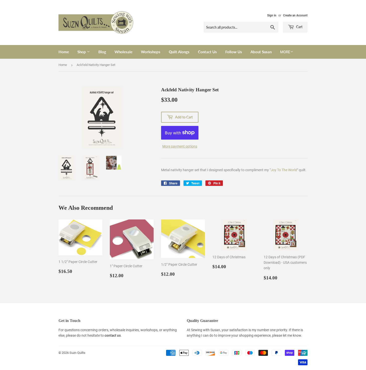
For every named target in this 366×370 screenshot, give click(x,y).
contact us (113, 335)
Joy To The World (284, 170)
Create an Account (295, 15)
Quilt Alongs (179, 52)
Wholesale (123, 52)
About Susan (261, 52)
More (285, 52)
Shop (82, 52)
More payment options (179, 146)
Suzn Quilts (77, 353)
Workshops (150, 52)
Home (64, 52)
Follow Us (233, 52)
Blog (102, 52)
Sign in (271, 15)
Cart (299, 27)
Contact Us (207, 52)
